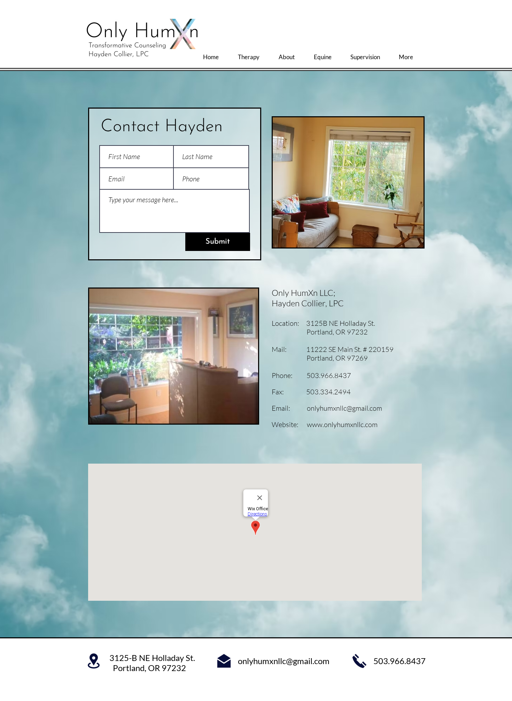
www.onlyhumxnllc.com (342, 424)
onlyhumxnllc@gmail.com (344, 408)
